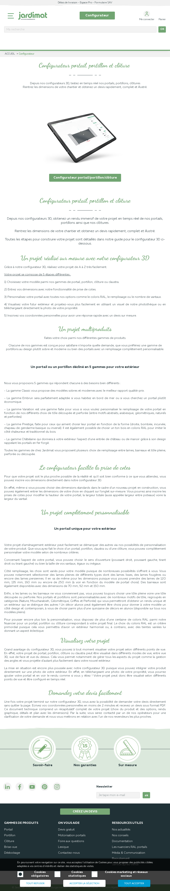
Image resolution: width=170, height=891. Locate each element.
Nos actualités (121, 829)
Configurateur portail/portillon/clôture (85, 177)
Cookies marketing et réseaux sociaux (126, 874)
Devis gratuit (66, 829)
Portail (8, 829)
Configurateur (97, 15)
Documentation (122, 841)
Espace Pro (86, 2)
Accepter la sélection (84, 883)
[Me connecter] (146, 14)
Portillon (9, 835)
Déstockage (12, 852)
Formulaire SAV (103, 2)
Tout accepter (134, 883)
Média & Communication (128, 852)
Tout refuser (35, 883)
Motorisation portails (71, 835)
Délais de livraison (67, 2)
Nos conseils (120, 835)
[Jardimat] (32, 16)
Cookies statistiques (77, 874)
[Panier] (162, 14)
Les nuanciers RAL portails (129, 847)
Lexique (63, 847)
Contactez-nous (69, 852)
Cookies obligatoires (40, 874)
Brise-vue (10, 847)
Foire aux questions (71, 841)
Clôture (9, 841)
